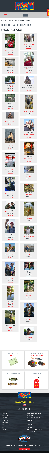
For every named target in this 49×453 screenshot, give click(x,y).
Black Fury (10, 145)
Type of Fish (17, 20)
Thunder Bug (29, 337)
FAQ (28, 422)
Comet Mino (10, 105)
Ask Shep (29, 427)
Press (3, 427)
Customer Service (34, 413)
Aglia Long (28, 295)
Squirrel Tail (6, 424)
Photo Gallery (9, 20)
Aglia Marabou (28, 218)
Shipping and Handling (33, 426)
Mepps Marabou (10, 87)
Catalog (29, 424)
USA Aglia (28, 176)
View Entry (10, 54)
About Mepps (30, 417)
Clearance (5, 420)
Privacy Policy (31, 431)
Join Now (24, 449)
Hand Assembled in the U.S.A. (35, 429)
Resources (5, 422)
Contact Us (30, 420)
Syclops (28, 254)
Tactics (4, 417)
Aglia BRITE (29, 319)
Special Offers (6, 419)
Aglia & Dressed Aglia (10, 50)
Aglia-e (10, 68)
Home (2, 20)
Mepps (4, 413)
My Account (30, 415)
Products (5, 415)
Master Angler (31, 419)
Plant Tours (38, 417)
